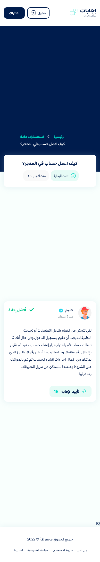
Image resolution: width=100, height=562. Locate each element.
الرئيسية (60, 136)
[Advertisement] (50, 83)
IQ (98, 523)
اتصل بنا (18, 550)
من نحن (82, 550)
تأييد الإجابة (66, 391)
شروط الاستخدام (63, 550)
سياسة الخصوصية (38, 550)
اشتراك (14, 12)
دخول (41, 12)
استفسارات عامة (32, 136)
